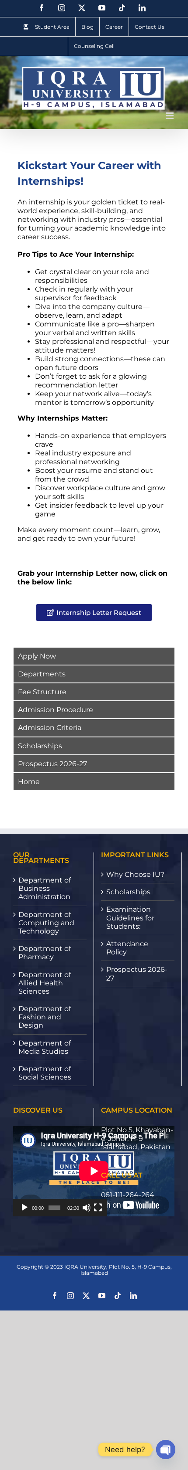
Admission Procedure (55, 710)
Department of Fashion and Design (44, 1017)
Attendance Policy (127, 948)
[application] (60, 1171)
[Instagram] (61, 7)
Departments (42, 674)
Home (29, 781)
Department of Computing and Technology (46, 922)
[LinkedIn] (142, 7)
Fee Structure (42, 692)
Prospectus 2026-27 (52, 764)
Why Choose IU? (135, 874)
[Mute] (86, 1207)
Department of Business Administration (44, 888)
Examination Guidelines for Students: (130, 917)
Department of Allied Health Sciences (44, 983)
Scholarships (40, 746)
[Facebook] (41, 7)
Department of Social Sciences (44, 1073)
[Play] (24, 1207)
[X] (81, 7)
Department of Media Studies (44, 1047)
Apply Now (37, 656)
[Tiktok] (121, 7)
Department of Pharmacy (44, 952)
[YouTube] (101, 7)
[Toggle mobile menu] (170, 115)
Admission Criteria (49, 727)
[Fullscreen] (98, 1207)
